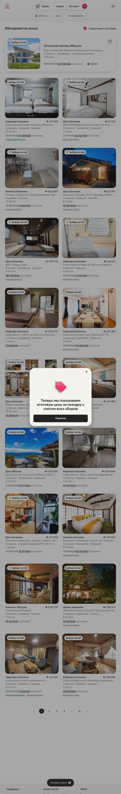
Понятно (60, 418)
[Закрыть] (86, 371)
